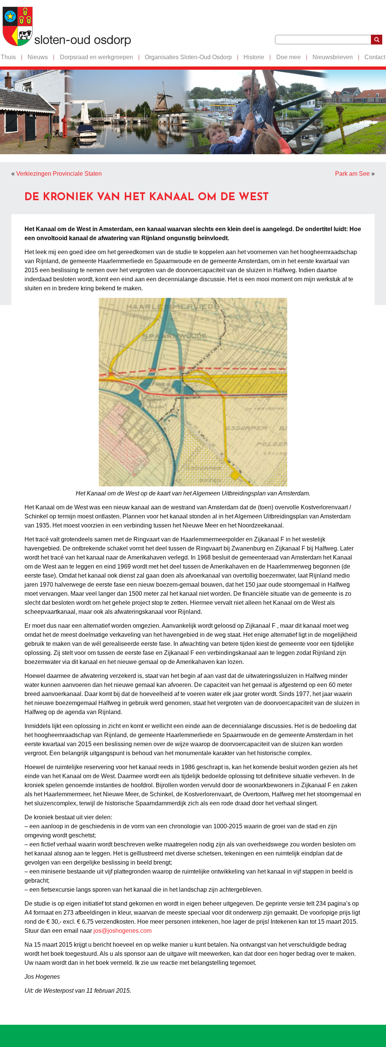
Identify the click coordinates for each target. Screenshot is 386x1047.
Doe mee (288, 57)
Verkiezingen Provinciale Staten (59, 173)
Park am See (352, 173)
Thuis (8, 57)
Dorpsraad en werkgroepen (96, 57)
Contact (375, 57)
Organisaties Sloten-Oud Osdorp (188, 57)
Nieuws (38, 57)
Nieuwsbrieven (332, 57)
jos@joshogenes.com (122, 930)
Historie (254, 57)
